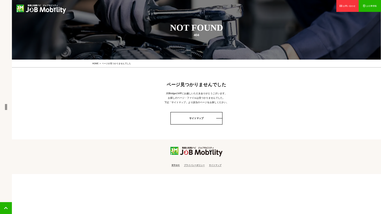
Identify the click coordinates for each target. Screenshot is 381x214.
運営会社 (175, 165)
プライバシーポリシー (194, 165)
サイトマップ (215, 165)
